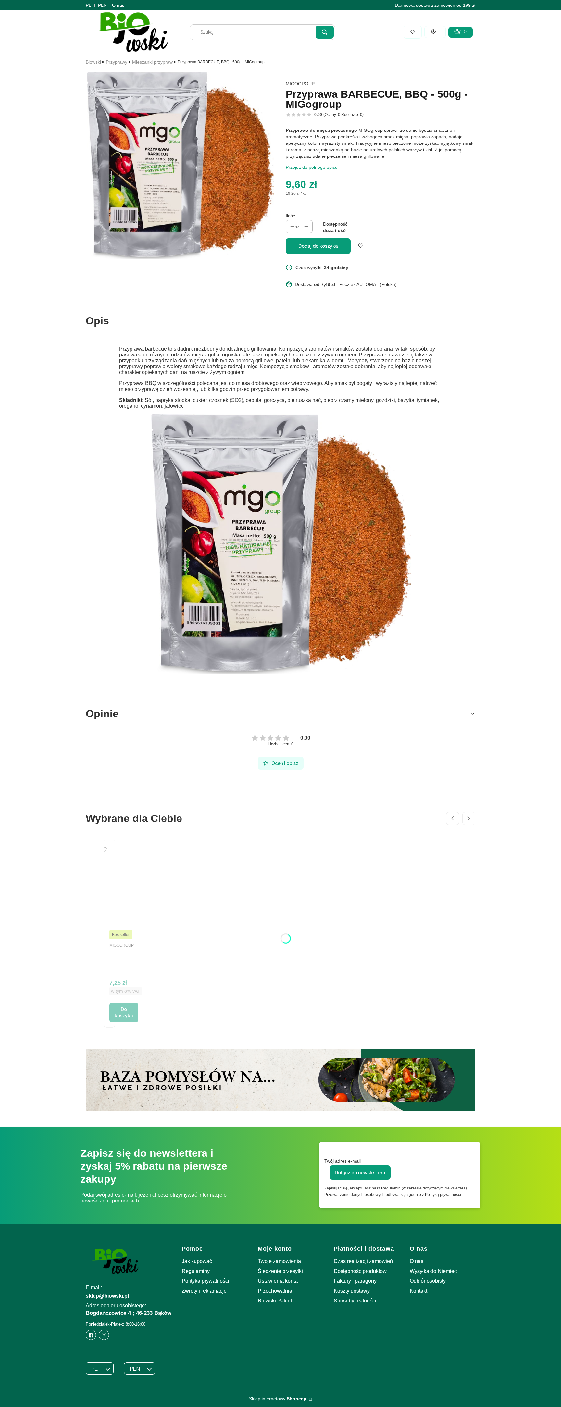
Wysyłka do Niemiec (433, 1271)
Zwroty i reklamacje (204, 1291)
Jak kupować (197, 1261)
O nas (118, 5)
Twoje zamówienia (279, 1261)
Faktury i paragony (355, 1281)
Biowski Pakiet (275, 1300)
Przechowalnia (275, 1291)
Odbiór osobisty (428, 1281)
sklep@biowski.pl (107, 1296)
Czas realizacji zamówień (363, 1261)
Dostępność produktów (360, 1271)
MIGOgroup (300, 83)
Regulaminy (196, 1271)
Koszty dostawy (352, 1291)
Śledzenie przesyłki (280, 1271)
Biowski (93, 62)
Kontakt (418, 1291)
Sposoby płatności (355, 1300)
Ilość (290, 215)
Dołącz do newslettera (360, 1172)
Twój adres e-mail (342, 1161)
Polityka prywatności (205, 1281)
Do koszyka (124, 1012)
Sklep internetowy (278, 1398)
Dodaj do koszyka (318, 246)
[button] (325, 32)
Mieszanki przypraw (152, 62)
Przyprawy (116, 62)
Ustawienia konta (278, 1281)
